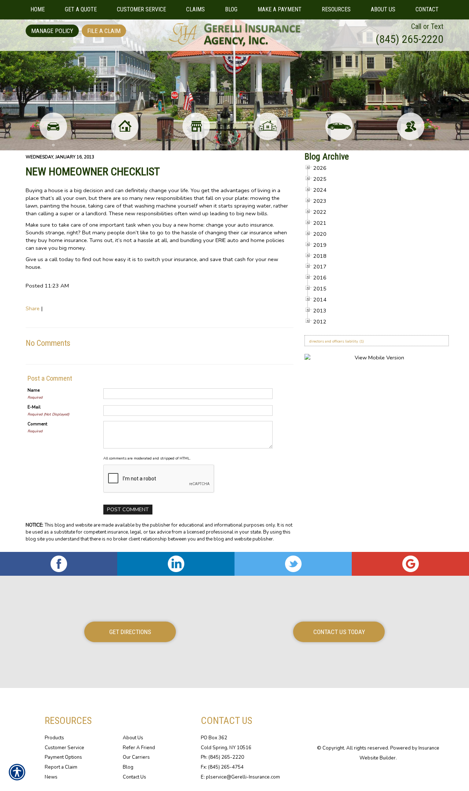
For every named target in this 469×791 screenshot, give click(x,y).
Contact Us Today (339, 632)
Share (33, 308)
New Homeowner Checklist (93, 171)
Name (33, 390)
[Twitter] (293, 564)
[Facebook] (58, 564)
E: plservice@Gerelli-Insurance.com (240, 777)
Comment (37, 424)
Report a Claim (61, 767)
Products (54, 738)
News (51, 777)
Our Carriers (136, 757)
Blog (128, 767)
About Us (133, 738)
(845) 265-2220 (409, 39)
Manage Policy (52, 30)
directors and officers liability (333, 341)
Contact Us (134, 777)
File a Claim (104, 30)
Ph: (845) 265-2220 (222, 757)
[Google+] (410, 564)
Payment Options (63, 757)
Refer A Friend (139, 747)
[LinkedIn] (176, 564)
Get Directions (130, 632)
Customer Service (64, 747)
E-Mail (34, 407)
